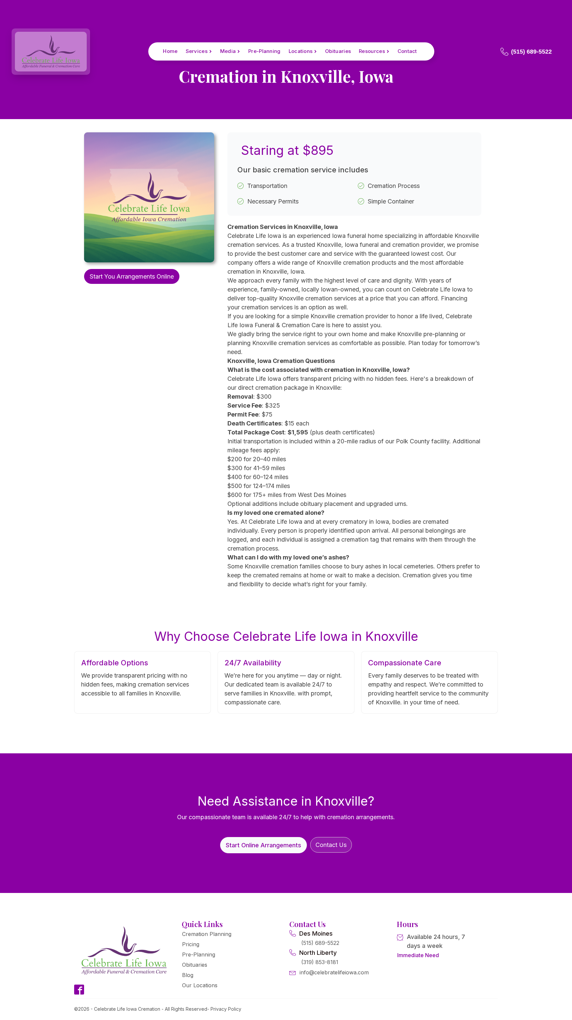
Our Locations (199, 985)
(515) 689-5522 (320, 943)
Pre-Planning (264, 51)
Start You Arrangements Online (132, 276)
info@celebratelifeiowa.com (334, 972)
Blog (187, 975)
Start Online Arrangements (263, 845)
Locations (301, 51)
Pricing (190, 944)
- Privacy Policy (224, 1009)
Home (170, 51)
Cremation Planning (206, 934)
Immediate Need (418, 955)
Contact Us (331, 844)
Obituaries (338, 51)
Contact (407, 51)
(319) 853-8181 (319, 962)
